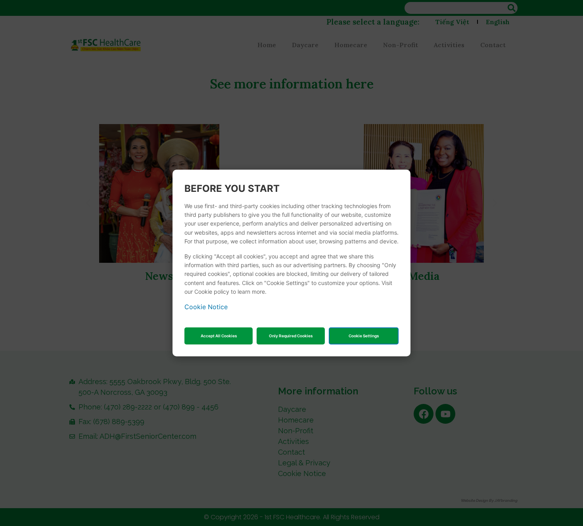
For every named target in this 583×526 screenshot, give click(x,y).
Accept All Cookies (219, 335)
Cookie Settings (364, 335)
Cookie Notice (206, 307)
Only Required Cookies (291, 335)
